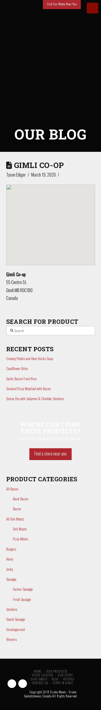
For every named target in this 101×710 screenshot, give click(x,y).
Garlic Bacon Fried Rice (21, 378)
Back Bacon (20, 498)
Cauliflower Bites (17, 368)
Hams (9, 559)
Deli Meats (20, 529)
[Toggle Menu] (92, 8)
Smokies (11, 609)
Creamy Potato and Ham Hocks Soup (29, 358)
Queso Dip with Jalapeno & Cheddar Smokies (35, 398)
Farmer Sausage (23, 589)
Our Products (56, 671)
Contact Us (40, 683)
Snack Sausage (15, 619)
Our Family (39, 679)
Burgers (11, 549)
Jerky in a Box (63, 683)
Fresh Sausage (22, 599)
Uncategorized (15, 629)
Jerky (9, 569)
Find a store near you (50, 453)
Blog (55, 679)
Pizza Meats (20, 539)
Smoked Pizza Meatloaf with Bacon (28, 388)
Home (38, 671)
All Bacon (12, 489)
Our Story (65, 675)
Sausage (11, 579)
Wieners (11, 639)
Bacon (17, 508)
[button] (50, 220)
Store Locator (42, 675)
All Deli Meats (15, 519)
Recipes (68, 679)
